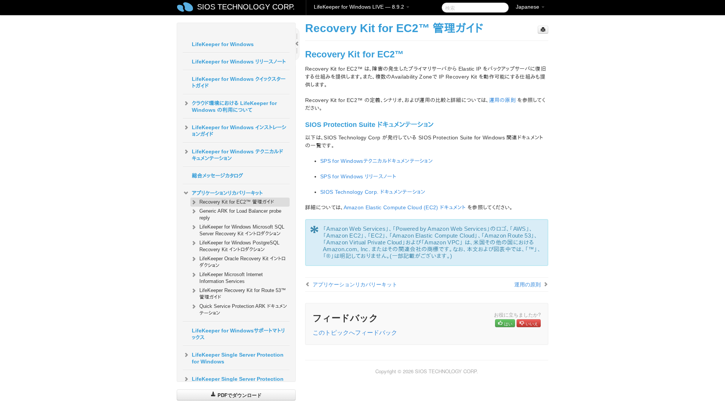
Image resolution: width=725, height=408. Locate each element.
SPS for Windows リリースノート (358, 176)
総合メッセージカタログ (217, 176)
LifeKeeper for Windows (223, 44)
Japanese (528, 7)
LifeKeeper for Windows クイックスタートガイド (238, 82)
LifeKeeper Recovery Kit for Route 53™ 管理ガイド (242, 293)
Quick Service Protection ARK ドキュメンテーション (243, 309)
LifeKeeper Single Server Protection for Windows (238, 358)
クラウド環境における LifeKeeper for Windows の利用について (234, 106)
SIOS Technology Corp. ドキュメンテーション (373, 192)
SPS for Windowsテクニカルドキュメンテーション (376, 161)
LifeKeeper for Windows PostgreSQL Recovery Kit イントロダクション (239, 246)
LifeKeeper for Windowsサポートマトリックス (238, 334)
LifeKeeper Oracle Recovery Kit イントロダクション (242, 262)
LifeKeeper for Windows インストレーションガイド (239, 130)
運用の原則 (502, 100)
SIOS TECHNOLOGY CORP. (246, 7)
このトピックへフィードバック (355, 332)
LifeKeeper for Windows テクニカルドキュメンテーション (237, 154)
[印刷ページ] (543, 30)
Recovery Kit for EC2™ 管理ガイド (236, 202)
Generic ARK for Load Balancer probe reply (240, 214)
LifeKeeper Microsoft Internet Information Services (231, 278)
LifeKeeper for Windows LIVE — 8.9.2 (360, 7)
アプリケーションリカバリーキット (227, 193)
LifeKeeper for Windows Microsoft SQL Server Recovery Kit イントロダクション (241, 230)
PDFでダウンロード (239, 395)
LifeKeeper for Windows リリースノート (239, 62)
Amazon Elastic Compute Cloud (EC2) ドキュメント (405, 207)
